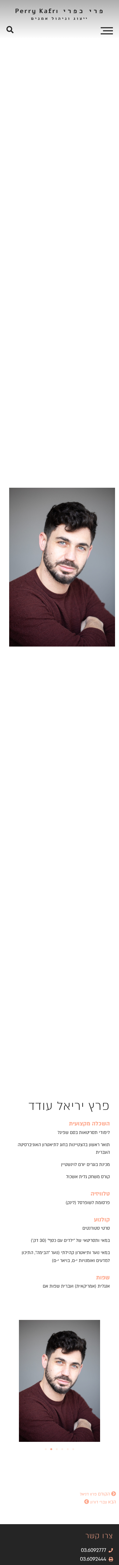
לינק (71, 1203)
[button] (10, 30)
